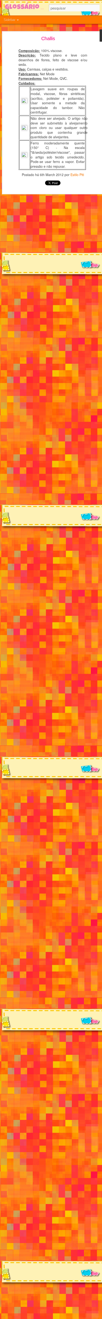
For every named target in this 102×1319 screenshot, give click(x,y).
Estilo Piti (77, 174)
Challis (48, 38)
